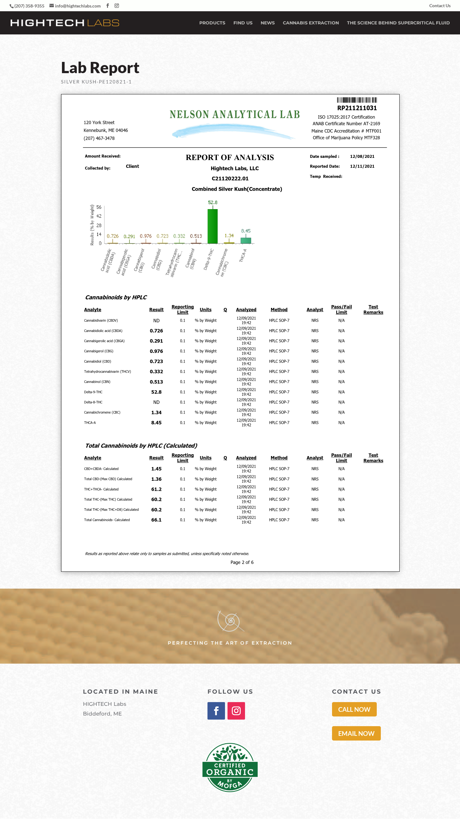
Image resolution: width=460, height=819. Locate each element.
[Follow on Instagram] (236, 711)
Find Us (243, 23)
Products (212, 23)
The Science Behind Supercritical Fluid (398, 23)
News (268, 23)
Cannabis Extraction (311, 23)
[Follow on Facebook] (216, 711)
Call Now (354, 709)
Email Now (356, 733)
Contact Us (440, 5)
